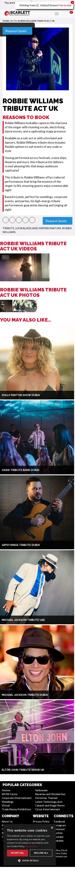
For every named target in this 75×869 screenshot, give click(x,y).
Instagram (60, 825)
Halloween (41, 790)
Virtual (6, 805)
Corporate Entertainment (17, 797)
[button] (6, 220)
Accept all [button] (17, 852)
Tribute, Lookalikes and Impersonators (32, 228)
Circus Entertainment (47, 809)
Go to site (65, 5)
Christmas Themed (46, 797)
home (6, 21)
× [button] (52, 827)
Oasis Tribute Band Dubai (20, 470)
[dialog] (29, 845)
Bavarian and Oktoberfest (50, 794)
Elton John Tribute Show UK (23, 770)
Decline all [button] (41, 852)
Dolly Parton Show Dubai (21, 395)
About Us (7, 821)
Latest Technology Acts (49, 801)
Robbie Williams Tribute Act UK (36, 21)
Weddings (8, 801)
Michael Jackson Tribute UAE (23, 620)
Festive (6, 790)
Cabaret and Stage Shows (50, 805)
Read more (31, 846)
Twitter (58, 832)
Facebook (59, 821)
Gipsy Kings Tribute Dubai (21, 545)
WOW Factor (10, 794)
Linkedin (58, 840)
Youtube (58, 836)
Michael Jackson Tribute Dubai (25, 695)
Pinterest (59, 829)
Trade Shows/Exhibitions (16, 809)
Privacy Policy (41, 821)
